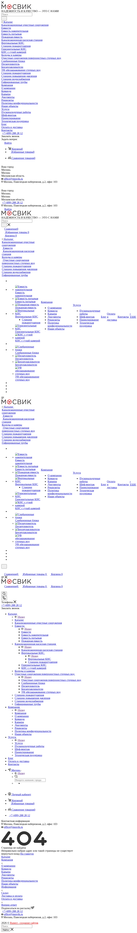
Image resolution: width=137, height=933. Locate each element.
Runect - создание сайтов (24, 922)
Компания (20, 713)
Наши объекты (9, 883)
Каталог (19, 619)
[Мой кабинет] (2, 570)
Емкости (26, 632)
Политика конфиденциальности (19, 880)
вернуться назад (10, 853)
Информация (8, 886)
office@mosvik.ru (13, 178)
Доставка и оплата (11, 895)
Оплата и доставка (12, 898)
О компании (8, 865)
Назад (21, 616)
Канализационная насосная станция (41, 650)
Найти (6, 930)
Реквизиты (7, 877)
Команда (6, 868)
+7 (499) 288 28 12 (12, 133)
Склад (4, 892)
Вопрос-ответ (9, 904)
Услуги (19, 743)
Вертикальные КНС (39, 659)
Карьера (6, 871)
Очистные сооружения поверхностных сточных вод (51, 680)
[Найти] (4, 18)
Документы (8, 874)
